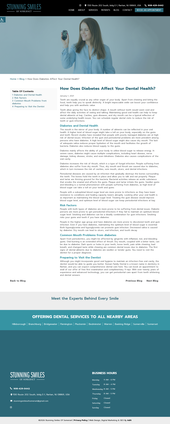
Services (93, 10)
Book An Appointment (149, 10)
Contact (127, 10)
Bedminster (95, 324)
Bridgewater (50, 324)
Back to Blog (18, 281)
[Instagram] (80, 5)
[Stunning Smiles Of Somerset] (24, 8)
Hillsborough (19, 324)
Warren (108, 324)
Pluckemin (80, 324)
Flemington (66, 324)
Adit (129, 420)
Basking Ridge (122, 324)
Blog (116, 10)
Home (71, 10)
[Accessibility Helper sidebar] (3, 19)
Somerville (138, 324)
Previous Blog (134, 280)
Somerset (152, 324)
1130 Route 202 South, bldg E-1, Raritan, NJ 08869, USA (114, 5)
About (81, 10)
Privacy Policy (81, 420)
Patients (105, 10)
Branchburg (35, 324)
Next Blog (152, 280)
